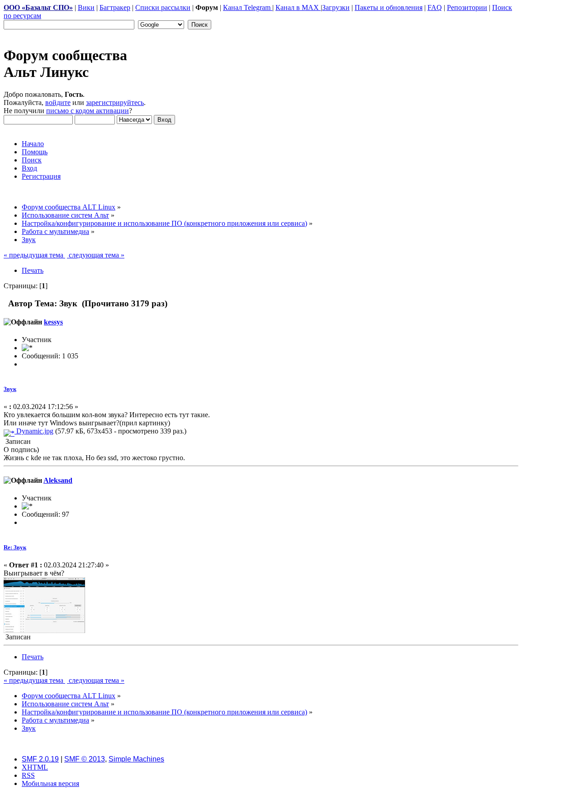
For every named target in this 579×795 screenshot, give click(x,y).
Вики (86, 7)
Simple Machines (136, 759)
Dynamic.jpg (33, 431)
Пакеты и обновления (388, 7)
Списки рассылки (162, 7)
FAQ (434, 7)
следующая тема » (95, 255)
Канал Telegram (247, 7)
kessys (53, 322)
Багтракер (115, 7)
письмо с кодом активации (87, 110)
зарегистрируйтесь (115, 102)
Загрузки (336, 7)
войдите (58, 102)
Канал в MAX (298, 7)
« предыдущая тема (34, 255)
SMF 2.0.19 (40, 759)
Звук (10, 389)
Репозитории (467, 7)
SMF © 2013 (84, 759)
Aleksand (57, 480)
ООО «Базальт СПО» (38, 7)
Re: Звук (15, 547)
